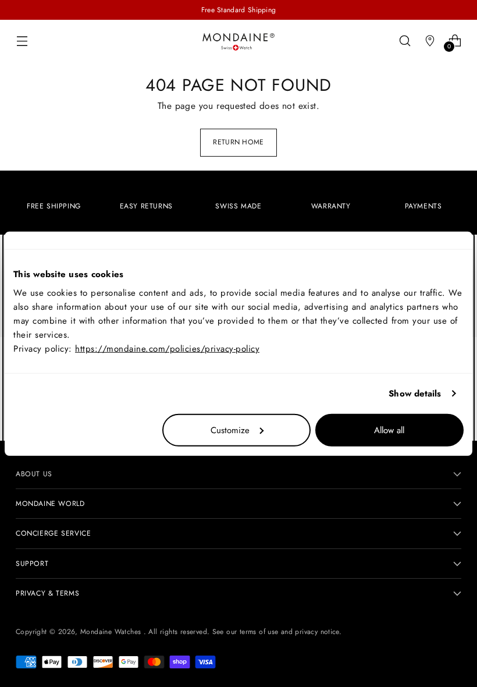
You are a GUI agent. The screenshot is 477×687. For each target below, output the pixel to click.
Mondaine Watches (112, 631)
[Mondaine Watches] (238, 41)
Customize (230, 429)
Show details (415, 393)
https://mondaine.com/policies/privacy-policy (167, 348)
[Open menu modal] (22, 40)
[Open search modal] (405, 40)
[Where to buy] (430, 40)
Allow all (389, 429)
